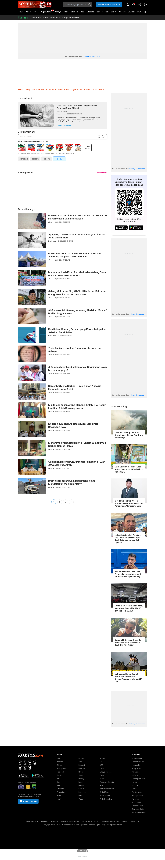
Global (59, 765)
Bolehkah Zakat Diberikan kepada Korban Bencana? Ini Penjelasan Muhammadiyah (77, 217)
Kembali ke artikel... (65, 126)
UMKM (81, 785)
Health (59, 799)
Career (124, 821)
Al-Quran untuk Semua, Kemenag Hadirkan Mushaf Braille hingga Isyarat (77, 312)
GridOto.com (137, 792)
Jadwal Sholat (55, 17)
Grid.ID (134, 789)
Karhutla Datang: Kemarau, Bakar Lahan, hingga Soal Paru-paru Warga (129, 435)
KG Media (136, 772)
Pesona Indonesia (107, 782)
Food (80, 782)
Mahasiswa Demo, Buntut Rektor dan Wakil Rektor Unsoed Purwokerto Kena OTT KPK (128, 678)
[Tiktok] (30, 768)
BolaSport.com (137, 795)
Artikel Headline (106, 799)
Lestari (105, 13)
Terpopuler (59, 159)
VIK (101, 762)
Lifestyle (90, 12)
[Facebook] (20, 763)
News (21, 12)
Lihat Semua (101, 173)
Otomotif (74, 12)
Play (101, 785)
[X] (25, 763)
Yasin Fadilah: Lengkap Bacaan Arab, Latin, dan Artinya (75, 350)
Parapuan (82, 792)
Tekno (65, 12)
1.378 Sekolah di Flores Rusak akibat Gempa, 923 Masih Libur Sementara (129, 469)
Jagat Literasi (46, 12)
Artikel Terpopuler (107, 789)
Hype (81, 772)
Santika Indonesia (138, 812)
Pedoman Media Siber (110, 821)
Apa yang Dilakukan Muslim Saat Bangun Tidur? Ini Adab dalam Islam (77, 236)
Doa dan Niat (43, 17)
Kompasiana (136, 768)
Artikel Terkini (105, 792)
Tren (98, 12)
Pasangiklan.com (138, 779)
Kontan (134, 782)
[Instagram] (35, 763)
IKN (58, 779)
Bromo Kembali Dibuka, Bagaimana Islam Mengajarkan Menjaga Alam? (71, 482)
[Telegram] (30, 763)
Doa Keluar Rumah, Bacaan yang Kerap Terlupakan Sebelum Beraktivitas (77, 331)
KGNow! (135, 775)
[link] (139, 4)
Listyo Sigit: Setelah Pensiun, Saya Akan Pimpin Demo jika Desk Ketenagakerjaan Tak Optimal (127, 539)
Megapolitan (62, 768)
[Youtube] (20, 768)
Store (102, 779)
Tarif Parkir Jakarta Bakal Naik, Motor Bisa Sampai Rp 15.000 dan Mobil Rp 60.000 (129, 608)
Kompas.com (137, 758)
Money (113, 12)
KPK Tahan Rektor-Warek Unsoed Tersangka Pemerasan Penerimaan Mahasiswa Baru (129, 503)
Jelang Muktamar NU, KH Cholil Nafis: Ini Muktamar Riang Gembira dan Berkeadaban (77, 293)
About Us (44, 821)
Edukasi (131, 12)
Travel (139, 12)
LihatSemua (87, 147)
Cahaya (57, 12)
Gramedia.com (137, 806)
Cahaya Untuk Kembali (70, 17)
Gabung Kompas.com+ (91, 56)
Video (81, 799)
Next (71, 501)
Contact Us (134, 821)
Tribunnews (136, 802)
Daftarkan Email (30, 801)
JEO (101, 765)
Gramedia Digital (138, 809)
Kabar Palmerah (32, 821)
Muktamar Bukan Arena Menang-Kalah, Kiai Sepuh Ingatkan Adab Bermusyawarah (77, 407)
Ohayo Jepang (105, 772)
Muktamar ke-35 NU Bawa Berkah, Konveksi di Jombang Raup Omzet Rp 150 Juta (74, 255)
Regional (60, 772)
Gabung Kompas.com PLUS (109, 4)
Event (35, 12)
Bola (82, 12)
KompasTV (136, 765)
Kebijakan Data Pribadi (90, 821)
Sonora (135, 785)
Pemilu (59, 775)
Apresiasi (23, 159)
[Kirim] (103, 136)
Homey (81, 779)
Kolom (28, 12)
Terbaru (35, 159)
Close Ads (81, 851)
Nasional (60, 762)
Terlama (46, 159)
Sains (59, 795)
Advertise (54, 821)
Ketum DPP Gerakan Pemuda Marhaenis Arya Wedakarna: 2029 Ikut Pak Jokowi (128, 642)
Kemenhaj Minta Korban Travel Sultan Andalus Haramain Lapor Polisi (74, 388)
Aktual (34, 17)
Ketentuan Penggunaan (70, 821)
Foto (80, 795)
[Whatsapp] (25, 768)
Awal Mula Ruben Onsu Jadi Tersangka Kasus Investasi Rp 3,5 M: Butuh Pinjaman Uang (128, 574)
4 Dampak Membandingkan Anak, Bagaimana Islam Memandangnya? (77, 369)
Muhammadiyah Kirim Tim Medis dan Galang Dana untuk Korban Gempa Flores (77, 274)
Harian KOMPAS (138, 762)
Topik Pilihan (105, 795)
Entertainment (62, 792)
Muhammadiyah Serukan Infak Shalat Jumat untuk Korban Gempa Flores (77, 444)
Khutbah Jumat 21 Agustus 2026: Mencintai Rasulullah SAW (73, 425)
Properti (122, 12)
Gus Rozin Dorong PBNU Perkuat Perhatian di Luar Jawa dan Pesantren (76, 463)
